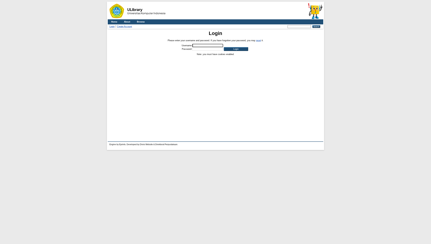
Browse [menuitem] (141, 22)
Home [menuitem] (114, 22)
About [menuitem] (127, 22)
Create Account (124, 26)
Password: (187, 49)
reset (258, 40)
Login (112, 26)
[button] (236, 49)
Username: (187, 45)
